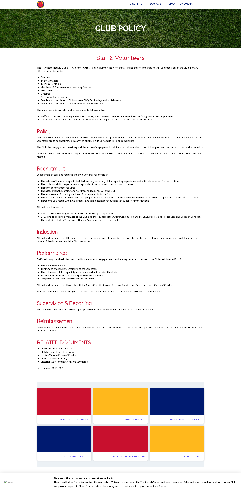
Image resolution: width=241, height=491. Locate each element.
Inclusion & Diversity (133, 419)
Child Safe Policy (192, 456)
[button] (201, 4)
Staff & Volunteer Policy (74, 456)
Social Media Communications (128, 456)
